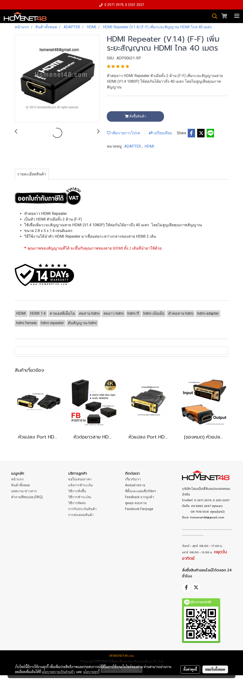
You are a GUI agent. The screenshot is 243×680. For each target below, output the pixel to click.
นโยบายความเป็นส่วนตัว (58, 672)
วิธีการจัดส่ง (77, 503)
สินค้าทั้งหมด (20, 485)
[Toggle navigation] (237, 16)
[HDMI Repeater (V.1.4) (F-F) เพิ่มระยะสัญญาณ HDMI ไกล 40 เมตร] (57, 78)
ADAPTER (133, 146)
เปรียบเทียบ (162, 133)
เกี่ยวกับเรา (133, 479)
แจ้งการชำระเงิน (80, 485)
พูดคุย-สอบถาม (136, 503)
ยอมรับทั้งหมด (215, 669)
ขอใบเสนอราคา (80, 479)
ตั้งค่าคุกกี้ (190, 669)
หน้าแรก (17, 479)
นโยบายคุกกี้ (91, 672)
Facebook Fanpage (139, 509)
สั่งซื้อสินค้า (137, 116)
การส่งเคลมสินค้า (81, 515)
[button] (213, 16)
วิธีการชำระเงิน (79, 497)
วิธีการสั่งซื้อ (77, 491)
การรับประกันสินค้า (82, 509)
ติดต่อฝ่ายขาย (135, 485)
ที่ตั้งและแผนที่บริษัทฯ (140, 491)
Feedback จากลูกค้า (139, 497)
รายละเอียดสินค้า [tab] (31, 174)
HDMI (149, 146)
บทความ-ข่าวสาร (24, 491)
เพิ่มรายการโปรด (125, 133)
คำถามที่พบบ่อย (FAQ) (27, 497)
